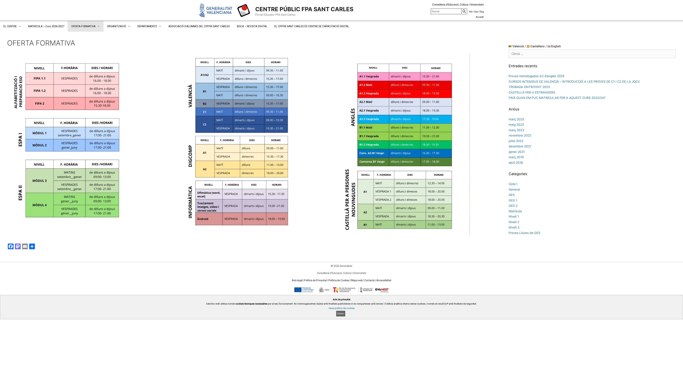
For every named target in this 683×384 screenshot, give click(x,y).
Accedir (480, 17)
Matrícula (515, 211)
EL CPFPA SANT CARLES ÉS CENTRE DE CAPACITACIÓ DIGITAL (311, 26)
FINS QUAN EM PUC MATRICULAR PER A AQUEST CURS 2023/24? (557, 98)
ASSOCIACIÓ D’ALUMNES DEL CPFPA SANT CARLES (199, 26)
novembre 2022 (520, 135)
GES (512, 195)
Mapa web (357, 280)
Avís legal (297, 280)
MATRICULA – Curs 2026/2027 (46, 26)
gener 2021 (517, 152)
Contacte (369, 280)
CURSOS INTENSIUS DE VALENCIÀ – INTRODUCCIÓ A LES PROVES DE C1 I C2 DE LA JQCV (574, 81)
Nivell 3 (514, 227)
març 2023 (516, 130)
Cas (476, 11)
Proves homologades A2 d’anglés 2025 (536, 76)
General (514, 189)
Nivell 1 (514, 216)
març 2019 (516, 157)
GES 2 (513, 205)
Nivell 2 (514, 222)
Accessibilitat (383, 280)
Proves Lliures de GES (524, 233)
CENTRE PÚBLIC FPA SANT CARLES (304, 9)
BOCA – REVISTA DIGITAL (252, 26)
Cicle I (513, 184)
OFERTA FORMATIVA (83, 26)
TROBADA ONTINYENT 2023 (529, 87)
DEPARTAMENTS (147, 26)
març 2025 (516, 119)
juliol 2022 (516, 141)
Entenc (340, 313)
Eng (482, 11)
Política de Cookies (339, 280)
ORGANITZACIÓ (116, 26)
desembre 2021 (520, 146)
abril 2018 (516, 162)
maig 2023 (516, 124)
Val (470, 11)
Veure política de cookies (342, 308)
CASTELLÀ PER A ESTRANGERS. (532, 92)
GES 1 (513, 200)
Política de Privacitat (315, 280)
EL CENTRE (10, 26)
